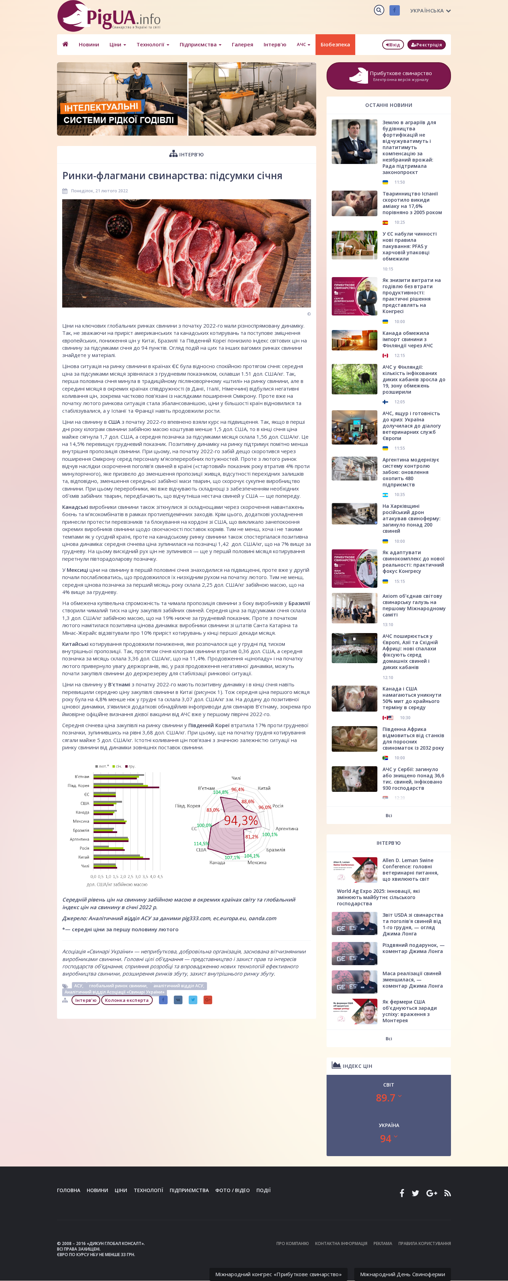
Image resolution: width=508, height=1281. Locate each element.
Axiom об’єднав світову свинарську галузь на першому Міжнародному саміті (414, 605)
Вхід (395, 45)
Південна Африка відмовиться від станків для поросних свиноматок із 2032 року (413, 738)
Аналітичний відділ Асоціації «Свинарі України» (114, 992)
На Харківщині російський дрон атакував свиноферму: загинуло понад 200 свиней (412, 518)
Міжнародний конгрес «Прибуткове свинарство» (278, 1274)
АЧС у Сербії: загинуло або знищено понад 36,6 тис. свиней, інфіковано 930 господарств (413, 778)
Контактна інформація (341, 1243)
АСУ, (79, 986)
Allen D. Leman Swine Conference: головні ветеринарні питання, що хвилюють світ (411, 869)
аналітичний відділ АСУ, (178, 986)
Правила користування (424, 1243)
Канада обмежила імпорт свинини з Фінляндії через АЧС (408, 339)
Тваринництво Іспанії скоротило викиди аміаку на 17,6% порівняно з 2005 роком (412, 203)
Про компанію (292, 1243)
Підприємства (199, 44)
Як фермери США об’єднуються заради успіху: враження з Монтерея (410, 1011)
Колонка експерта (127, 1000)
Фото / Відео (232, 1190)
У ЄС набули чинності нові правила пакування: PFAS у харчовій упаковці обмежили (410, 246)
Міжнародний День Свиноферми (402, 1274)
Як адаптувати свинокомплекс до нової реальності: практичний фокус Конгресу (413, 561)
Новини (89, 44)
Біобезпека (335, 44)
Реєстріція (429, 45)
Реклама (383, 1243)
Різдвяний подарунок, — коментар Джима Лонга (414, 948)
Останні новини (388, 105)
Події (263, 1190)
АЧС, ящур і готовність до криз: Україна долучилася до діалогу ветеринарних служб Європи (412, 425)
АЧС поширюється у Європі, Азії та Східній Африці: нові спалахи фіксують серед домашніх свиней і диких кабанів (410, 651)
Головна (68, 1190)
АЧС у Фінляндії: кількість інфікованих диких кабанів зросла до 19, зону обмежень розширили (414, 379)
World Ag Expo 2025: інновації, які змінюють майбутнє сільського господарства (378, 897)
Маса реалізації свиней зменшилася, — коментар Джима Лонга (413, 979)
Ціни (116, 44)
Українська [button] (427, 10)
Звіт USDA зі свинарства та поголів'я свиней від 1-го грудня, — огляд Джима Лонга (413, 924)
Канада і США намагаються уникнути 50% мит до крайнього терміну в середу (412, 698)
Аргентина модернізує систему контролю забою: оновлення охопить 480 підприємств (411, 472)
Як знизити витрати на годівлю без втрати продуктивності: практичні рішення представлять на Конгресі (412, 295)
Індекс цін (357, 1066)
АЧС (302, 44)
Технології (151, 44)
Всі (389, 815)
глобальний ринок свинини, (119, 986)
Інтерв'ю (275, 44)
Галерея (242, 44)
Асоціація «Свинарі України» (98, 951)
